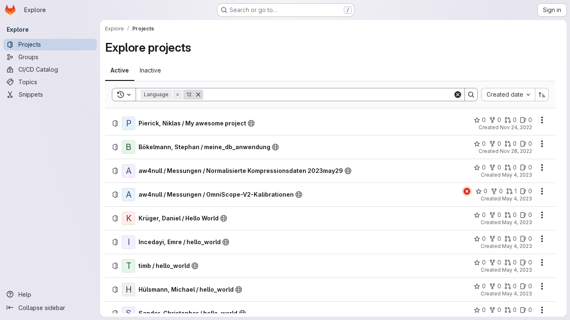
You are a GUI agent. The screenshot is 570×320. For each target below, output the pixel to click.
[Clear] (458, 95)
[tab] (119, 70)
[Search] (471, 94)
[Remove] (198, 95)
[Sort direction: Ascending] (542, 94)
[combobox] (508, 94)
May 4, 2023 (517, 175)
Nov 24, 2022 (516, 127)
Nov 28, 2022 (516, 151)
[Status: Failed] (467, 191)
